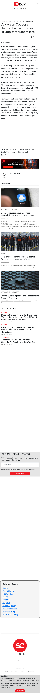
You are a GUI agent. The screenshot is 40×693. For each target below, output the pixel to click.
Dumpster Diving (9, 612)
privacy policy (26, 685)
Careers (28, 663)
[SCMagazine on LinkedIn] (24, 654)
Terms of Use (26, 469)
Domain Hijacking (9, 606)
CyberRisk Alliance (14, 663)
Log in (16, 8)
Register (23, 8)
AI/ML (3, 253)
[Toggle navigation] (3, 3)
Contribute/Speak (14, 671)
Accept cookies (20, 690)
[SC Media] (20, 4)
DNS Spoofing (8, 594)
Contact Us (22, 663)
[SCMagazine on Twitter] (20, 654)
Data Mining (7, 600)
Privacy (33, 663)
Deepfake (6, 603)
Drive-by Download (10, 609)
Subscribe (20, 473)
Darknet (5, 597)
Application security (8, 21)
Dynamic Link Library (10, 615)
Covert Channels (9, 591)
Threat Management (25, 21)
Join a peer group (30, 671)
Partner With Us (20, 674)
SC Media (7, 663)
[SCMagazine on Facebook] (15, 654)
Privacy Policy (32, 469)
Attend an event (22, 671)
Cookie (5, 588)
